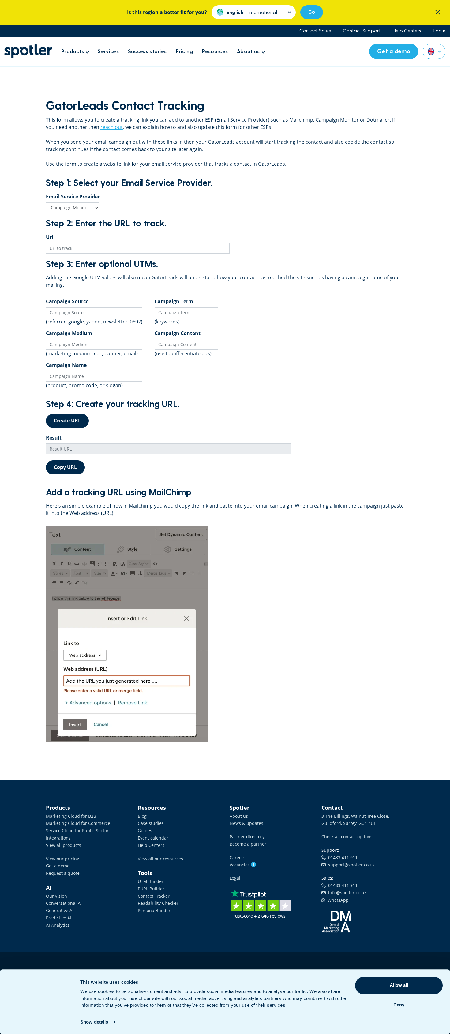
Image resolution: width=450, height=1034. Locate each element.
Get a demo (57, 866)
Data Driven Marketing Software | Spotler (28, 51)
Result (54, 437)
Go (311, 12)
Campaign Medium (69, 333)
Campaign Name (66, 365)
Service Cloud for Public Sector (77, 830)
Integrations (58, 838)
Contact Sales (315, 30)
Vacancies (242, 865)
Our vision (56, 896)
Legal (235, 878)
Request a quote (63, 873)
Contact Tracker (154, 896)
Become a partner (248, 844)
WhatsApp (337, 900)
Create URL (67, 420)
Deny (398, 1004)
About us (239, 816)
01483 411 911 (342, 857)
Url (49, 237)
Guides (145, 830)
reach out (111, 127)
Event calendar (153, 838)
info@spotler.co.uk (346, 893)
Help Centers (407, 30)
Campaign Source (67, 301)
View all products (63, 845)
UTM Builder (150, 881)
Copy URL (65, 467)
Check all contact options (347, 837)
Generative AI (59, 910)
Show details (94, 1022)
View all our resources (160, 859)
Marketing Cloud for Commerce (78, 823)
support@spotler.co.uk (350, 865)
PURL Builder (151, 889)
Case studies (151, 823)
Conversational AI (64, 903)
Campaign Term (174, 301)
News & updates (246, 823)
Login (439, 30)
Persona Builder (154, 910)
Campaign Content (178, 333)
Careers (238, 857)
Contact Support (362, 30)
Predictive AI (58, 918)
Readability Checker (158, 903)
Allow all (399, 985)
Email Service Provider (73, 196)
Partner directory (247, 837)
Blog (142, 816)
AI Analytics (57, 925)
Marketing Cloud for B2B (71, 816)
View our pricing (62, 859)
